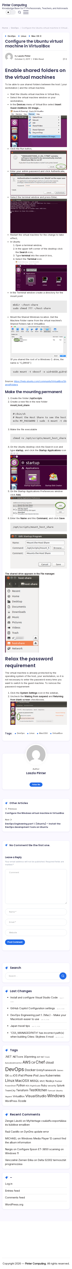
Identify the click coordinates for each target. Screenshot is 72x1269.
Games (60, 1070)
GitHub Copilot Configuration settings (32, 1008)
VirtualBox (57, 733)
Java (42, 1075)
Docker (30, 1070)
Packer (58, 1081)
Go (10, 1076)
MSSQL (34, 1081)
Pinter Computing (14, 5)
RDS (28, 1086)
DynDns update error (36, 1131)
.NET (8, 1056)
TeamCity (10, 1090)
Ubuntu (59, 1090)
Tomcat (51, 1090)
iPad (20, 1075)
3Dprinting (30, 1056)
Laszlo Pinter (24, 56)
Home (5, 28)
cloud (50, 1062)
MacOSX (43, 733)
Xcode (22, 1101)
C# (33, 1062)
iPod (35, 1075)
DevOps (15, 28)
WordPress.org (14, 1204)
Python (20, 1085)
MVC (42, 1081)
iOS (15, 1075)
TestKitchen (38, 1090)
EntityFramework (46, 1070)
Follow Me (36, 784)
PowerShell (10, 1086)
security (52, 1085)
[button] (11, 12)
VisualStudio (35, 1096)
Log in (8, 1183)
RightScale (35, 1086)
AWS (27, 1062)
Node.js (50, 1081)
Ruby (44, 1085)
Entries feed (12, 1190)
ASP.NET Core (43, 1057)
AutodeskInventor (13, 1063)
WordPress (11, 1101)
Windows (56, 1095)
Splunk (61, 1085)
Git (7, 1075)
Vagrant (8, 1096)
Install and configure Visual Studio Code (34, 997)
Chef (40, 1062)
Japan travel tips (20, 1026)
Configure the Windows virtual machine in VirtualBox (34, 813)
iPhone (28, 1075)
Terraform (22, 1090)
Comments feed (15, 1197)
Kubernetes (52, 1075)
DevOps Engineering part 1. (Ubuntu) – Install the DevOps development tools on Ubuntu (32, 825)
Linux (31, 733)
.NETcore (17, 1056)
